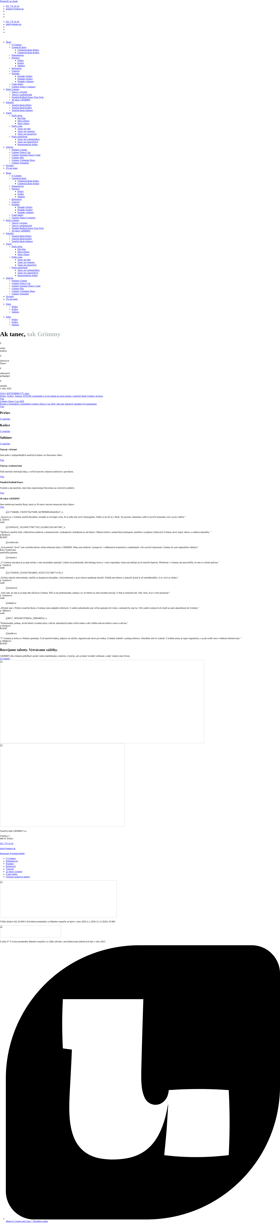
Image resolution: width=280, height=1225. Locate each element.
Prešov (21, 60)
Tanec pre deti (24, 128)
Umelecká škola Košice (28, 52)
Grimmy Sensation (20, 163)
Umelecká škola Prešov (28, 50)
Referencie (17, 68)
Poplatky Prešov (25, 76)
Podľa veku (17, 126)
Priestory (16, 58)
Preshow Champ (19, 149)
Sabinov (21, 65)
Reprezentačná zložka (28, 144)
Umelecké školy (19, 47)
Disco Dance (23, 121)
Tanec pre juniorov (26, 131)
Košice (21, 63)
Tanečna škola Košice (22, 107)
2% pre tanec (12, 168)
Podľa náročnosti (19, 136)
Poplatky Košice (25, 79)
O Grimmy (17, 44)
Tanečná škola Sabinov (22, 110)
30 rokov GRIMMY (21, 100)
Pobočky (10, 102)
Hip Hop (22, 118)
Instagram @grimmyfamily (12, 853)
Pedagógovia (18, 55)
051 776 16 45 (6, 843)
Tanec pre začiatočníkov (29, 139)
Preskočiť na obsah (9, 1)
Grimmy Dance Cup (21, 152)
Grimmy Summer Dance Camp (26, 155)
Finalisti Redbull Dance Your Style (28, 97)
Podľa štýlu (17, 115)
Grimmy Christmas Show (23, 160)
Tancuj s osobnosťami (22, 94)
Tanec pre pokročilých (28, 142)
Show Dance (23, 123)
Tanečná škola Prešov (22, 105)
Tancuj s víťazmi (19, 92)
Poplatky (16, 73)
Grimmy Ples (18, 157)
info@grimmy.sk (7, 848)
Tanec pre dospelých (27, 134)
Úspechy (16, 71)
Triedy (9, 113)
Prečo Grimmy (12, 89)
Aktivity (9, 147)
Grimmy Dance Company (24, 86)
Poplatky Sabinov (26, 81)
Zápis (8, 304)
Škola (8, 42)
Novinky (10, 165)
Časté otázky (17, 84)
